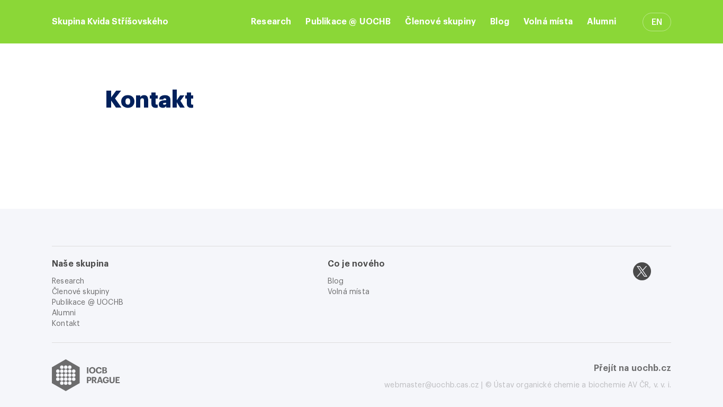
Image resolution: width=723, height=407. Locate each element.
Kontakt (66, 324)
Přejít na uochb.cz (632, 368)
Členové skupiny (440, 21)
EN (657, 22)
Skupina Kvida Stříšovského (110, 21)
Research (271, 21)
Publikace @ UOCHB (348, 21)
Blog (499, 21)
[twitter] (642, 271)
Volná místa (548, 21)
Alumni (601, 21)
